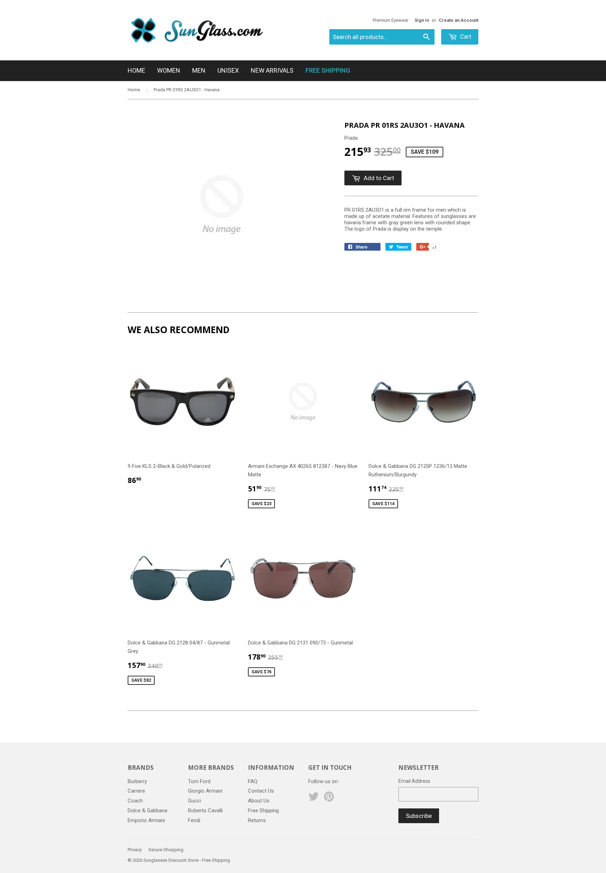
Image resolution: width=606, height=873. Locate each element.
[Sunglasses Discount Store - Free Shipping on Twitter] (313, 799)
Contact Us (261, 791)
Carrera (136, 791)
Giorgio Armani (205, 791)
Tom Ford (199, 781)
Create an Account (458, 20)
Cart (465, 36)
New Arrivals (272, 70)
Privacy (135, 849)
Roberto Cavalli (205, 810)
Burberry (137, 781)
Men (199, 70)
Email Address (414, 781)
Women (168, 70)
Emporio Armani (146, 820)
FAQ (252, 781)
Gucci (194, 801)
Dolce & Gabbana (147, 810)
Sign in (422, 20)
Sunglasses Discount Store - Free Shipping (186, 860)
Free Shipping (263, 810)
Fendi (194, 820)
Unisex (228, 70)
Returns (257, 820)
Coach (135, 801)
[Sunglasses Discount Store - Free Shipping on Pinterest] (329, 799)
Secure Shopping (165, 849)
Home (136, 70)
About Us (258, 801)
